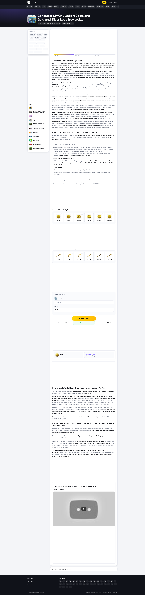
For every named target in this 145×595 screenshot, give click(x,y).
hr (98, 581)
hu (67, 584)
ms (84, 584)
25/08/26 (109, 323)
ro (98, 584)
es (60, 581)
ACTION (84, 6)
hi (63, 584)
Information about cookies (34, 584)
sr (105, 584)
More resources (31, 583)
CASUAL (71, 6)
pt (63, 581)
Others (110, 2)
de (73, 581)
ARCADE (77, 6)
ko (80, 584)
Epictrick (29, 11)
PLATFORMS (29, 6)
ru (101, 584)
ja (77, 584)
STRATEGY (37, 6)
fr (70, 581)
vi (70, 587)
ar (80, 581)
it (66, 581)
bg (91, 581)
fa (91, 584)
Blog (115, 2)
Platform (56, 306)
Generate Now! (84, 318)
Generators (30, 581)
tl (60, 587)
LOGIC (44, 6)
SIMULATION (91, 6)
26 (66, 323)
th (63, 587)
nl (108, 581)
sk (108, 584)
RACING (50, 6)
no (88, 584)
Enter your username (63, 298)
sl (112, 584)
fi (111, 581)
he (60, 584)
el (115, 581)
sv (115, 584)
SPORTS (56, 6)
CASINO (114, 6)
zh (94, 581)
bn (84, 581)
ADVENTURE (63, 6)
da (105, 581)
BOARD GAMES (100, 6)
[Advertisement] (38, 79)
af (77, 581)
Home (104, 2)
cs (101, 581)
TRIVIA (107, 6)
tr (67, 587)
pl (94, 584)
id (73, 584)
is (70, 584)
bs (87, 581)
